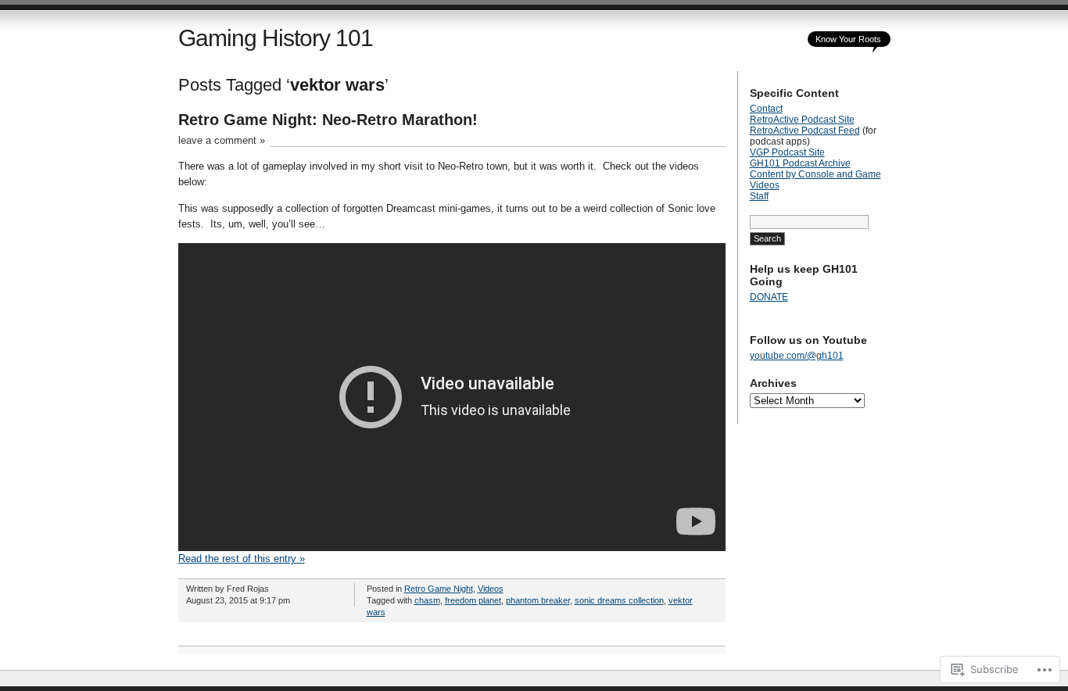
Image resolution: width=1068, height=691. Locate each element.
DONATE (769, 297)
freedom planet (473, 600)
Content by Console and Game (815, 174)
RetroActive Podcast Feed (805, 130)
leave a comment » (221, 140)
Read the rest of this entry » (241, 558)
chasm (427, 600)
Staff (759, 196)
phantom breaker (538, 600)
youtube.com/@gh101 (797, 355)
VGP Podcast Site (787, 152)
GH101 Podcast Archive (800, 163)
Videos (491, 588)
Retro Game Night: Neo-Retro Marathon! (328, 119)
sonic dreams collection (619, 600)
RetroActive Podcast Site (802, 119)
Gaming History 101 (275, 38)
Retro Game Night (438, 588)
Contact (766, 108)
